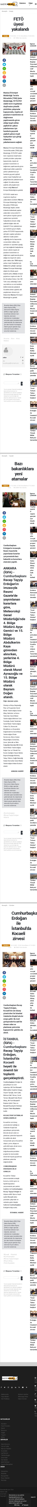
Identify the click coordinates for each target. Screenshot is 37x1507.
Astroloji (3, 1480)
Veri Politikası (5, 1399)
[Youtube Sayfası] (12, 1387)
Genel (3, 1428)
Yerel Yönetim (5, 1426)
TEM (16, 260)
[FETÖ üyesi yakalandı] (14, 48)
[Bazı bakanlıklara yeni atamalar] (14, 500)
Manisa (6, 148)
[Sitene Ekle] (27, 1387)
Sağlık (3, 1433)
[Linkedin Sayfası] (16, 1387)
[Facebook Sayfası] (2, 1387)
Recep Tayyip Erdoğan (11, 1192)
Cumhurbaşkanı (15, 576)
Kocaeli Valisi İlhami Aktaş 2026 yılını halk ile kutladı (33, 246)
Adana (5, 266)
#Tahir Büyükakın (9, 1263)
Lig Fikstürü (4, 1453)
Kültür (3, 1437)
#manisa (6, 338)
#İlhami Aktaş (8, 1261)
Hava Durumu (5, 1444)
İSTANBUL (10, 1039)
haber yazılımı (4, 1498)
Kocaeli (8, 1062)
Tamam (25, 1505)
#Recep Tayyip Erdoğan (11, 815)
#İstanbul (14, 1254)
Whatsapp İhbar (23, 1396)
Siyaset (11, 456)
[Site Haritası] (23, 1387)
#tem (12, 338)
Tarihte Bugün (5, 1455)
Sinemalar (4, 1457)
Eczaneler (4, 1451)
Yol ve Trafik (5, 1446)
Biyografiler (4, 1476)
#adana (6, 341)
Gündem (22, 3)
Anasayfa (5, 11)
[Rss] (20, 1387)
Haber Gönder (22, 1399)
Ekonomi (4, 1430)
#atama (6, 817)
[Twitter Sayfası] (5, 1387)
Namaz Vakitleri (6, 1448)
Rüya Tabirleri (5, 1478)
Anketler (3, 1473)
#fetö (18, 338)
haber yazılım (4, 1502)
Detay (18, 1505)
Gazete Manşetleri (7, 1464)
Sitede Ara (4, 1471)
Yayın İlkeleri (5, 1396)
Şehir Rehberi (5, 1462)
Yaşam (3, 1435)
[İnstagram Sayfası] (9, 1387)
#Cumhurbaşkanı (9, 813)
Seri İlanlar (4, 1460)
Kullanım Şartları (23, 1394)
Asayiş (11, 11)
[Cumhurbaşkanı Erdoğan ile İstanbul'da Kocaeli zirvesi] (14, 959)
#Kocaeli (6, 1254)
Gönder (22, 383)
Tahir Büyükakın (14, 1108)
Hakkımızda (5, 1394)
